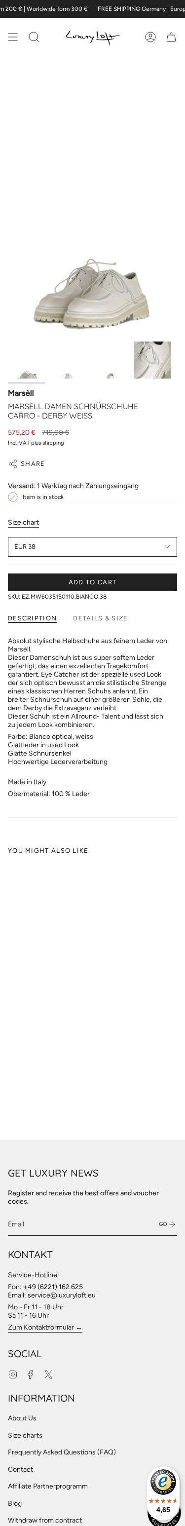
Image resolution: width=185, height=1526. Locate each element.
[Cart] (171, 37)
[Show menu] (13, 37)
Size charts (25, 1435)
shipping (53, 442)
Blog (15, 1503)
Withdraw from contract (45, 1520)
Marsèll (21, 393)
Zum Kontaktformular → (45, 1327)
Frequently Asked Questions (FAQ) (62, 1452)
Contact (20, 1469)
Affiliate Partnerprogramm (48, 1486)
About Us (22, 1418)
